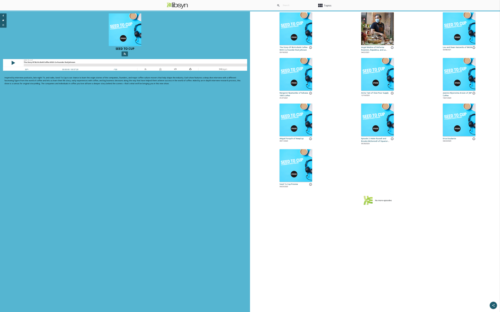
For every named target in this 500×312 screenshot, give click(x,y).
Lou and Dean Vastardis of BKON (457, 47)
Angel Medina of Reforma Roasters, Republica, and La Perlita (373, 50)
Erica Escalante (449, 138)
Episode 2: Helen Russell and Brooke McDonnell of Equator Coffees (374, 141)
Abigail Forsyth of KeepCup (292, 138)
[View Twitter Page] (3, 20)
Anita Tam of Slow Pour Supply (375, 93)
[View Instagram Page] (3, 25)
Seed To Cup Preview (289, 184)
